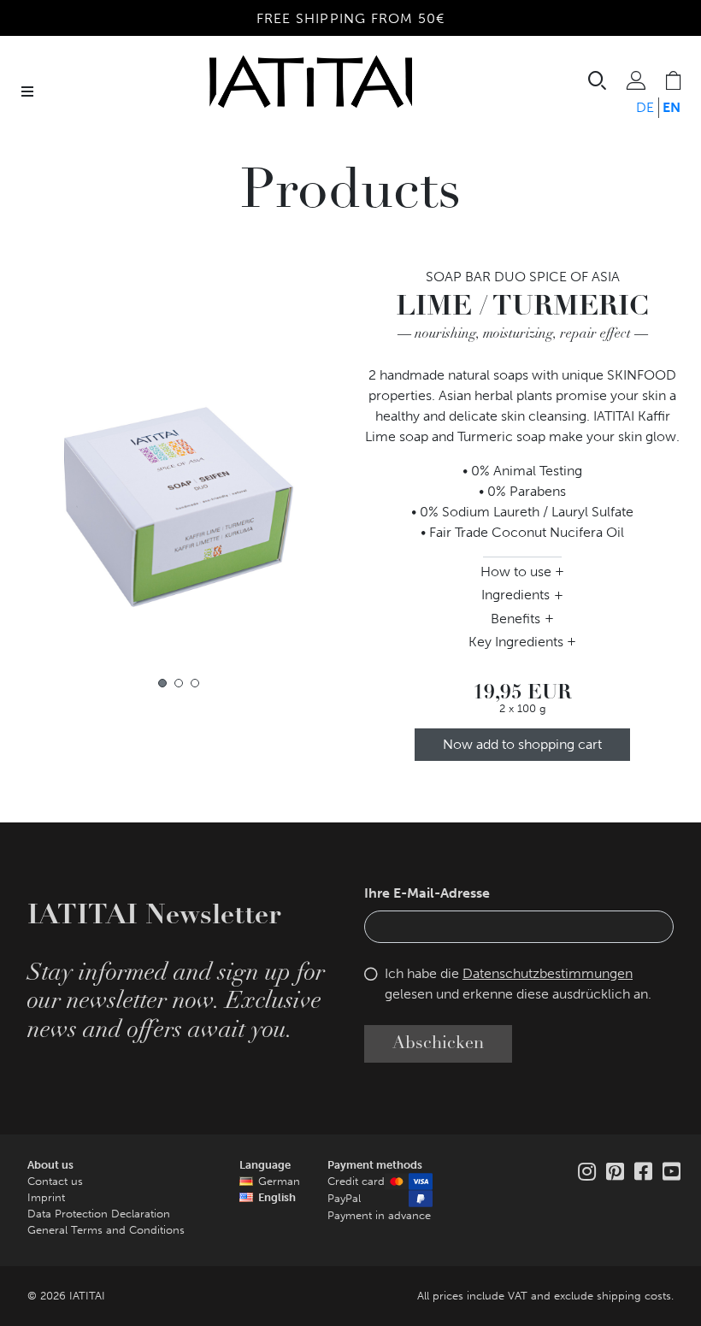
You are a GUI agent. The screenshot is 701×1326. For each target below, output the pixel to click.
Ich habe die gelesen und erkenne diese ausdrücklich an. (518, 983)
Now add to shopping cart (522, 744)
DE (645, 107)
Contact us (55, 1181)
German (279, 1181)
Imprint (46, 1197)
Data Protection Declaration (98, 1213)
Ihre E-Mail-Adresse (427, 893)
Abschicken (438, 1043)
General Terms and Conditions (106, 1229)
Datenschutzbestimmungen (547, 973)
